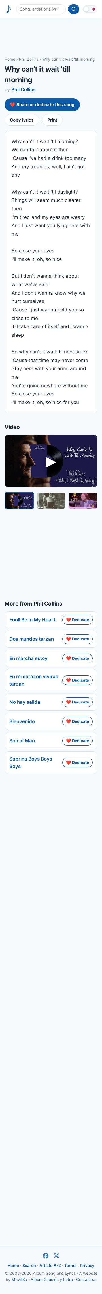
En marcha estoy (28, 658)
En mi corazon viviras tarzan (33, 680)
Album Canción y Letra (52, 1279)
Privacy (87, 1265)
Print (52, 120)
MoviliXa (19, 1279)
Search (29, 1265)
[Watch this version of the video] (19, 500)
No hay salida (24, 702)
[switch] (90, 9)
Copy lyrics (22, 120)
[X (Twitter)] (56, 1256)
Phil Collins (29, 59)
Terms (70, 1265)
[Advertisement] (51, 37)
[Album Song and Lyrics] (9, 9)
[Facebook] (45, 1256)
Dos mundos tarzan (31, 639)
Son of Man (22, 741)
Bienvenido (22, 721)
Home (10, 59)
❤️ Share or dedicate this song (42, 104)
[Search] (73, 9)
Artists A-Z (50, 1265)
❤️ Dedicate (77, 619)
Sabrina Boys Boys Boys (30, 762)
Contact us (86, 1279)
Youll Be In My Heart (32, 620)
